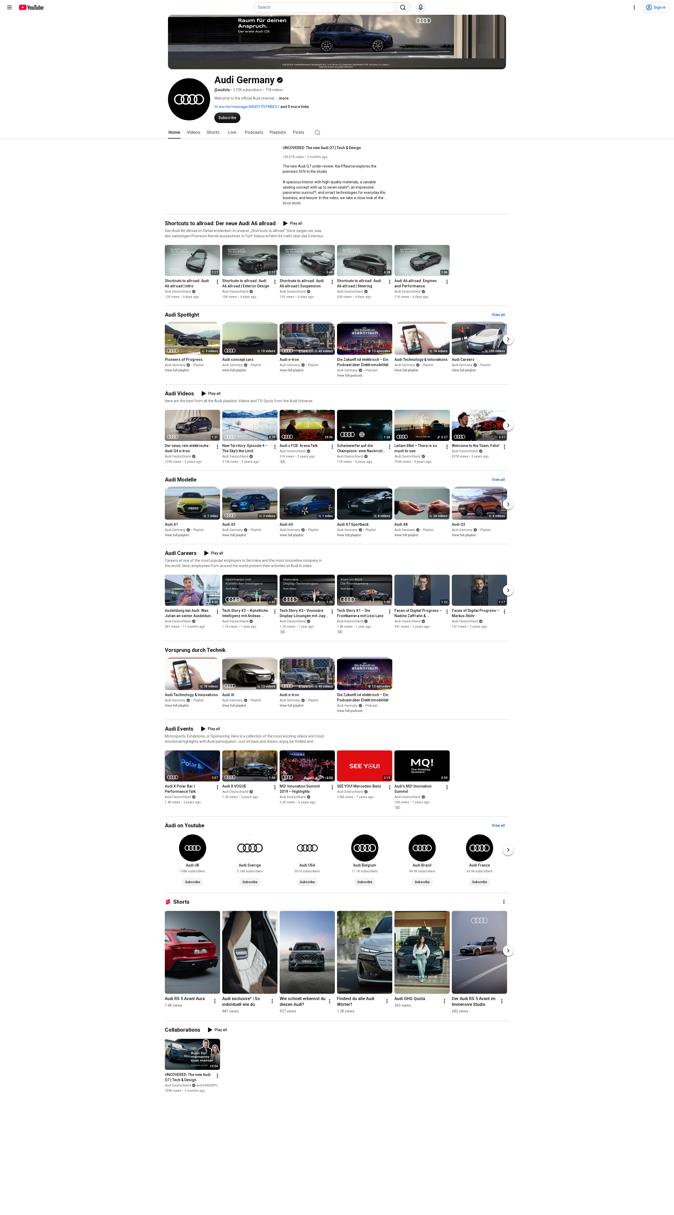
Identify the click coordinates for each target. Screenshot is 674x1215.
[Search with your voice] (420, 7)
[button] (292, 203)
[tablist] (337, 132)
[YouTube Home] (31, 7)
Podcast (371, 370)
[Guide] (9, 7)
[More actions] (217, 282)
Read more (292, 203)
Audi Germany (175, 365)
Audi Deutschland (178, 291)
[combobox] (325, 7)
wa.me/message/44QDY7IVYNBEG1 (248, 107)
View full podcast (350, 375)
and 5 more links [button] (294, 107)
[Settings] (634, 7)
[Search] (402, 7)
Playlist (198, 365)
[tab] (174, 132)
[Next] (508, 339)
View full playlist (177, 370)
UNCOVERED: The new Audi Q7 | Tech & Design (322, 148)
